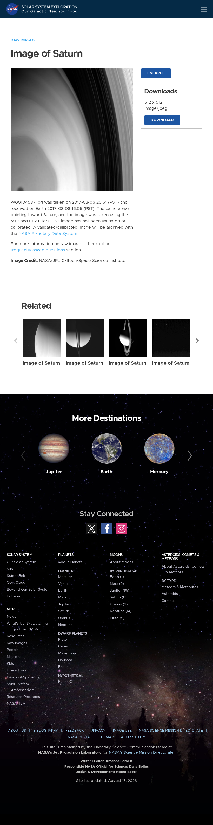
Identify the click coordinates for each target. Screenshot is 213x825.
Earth (106, 471)
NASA (13, 9)
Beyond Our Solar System (28, 589)
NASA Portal (80, 737)
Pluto (62, 640)
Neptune (65, 625)
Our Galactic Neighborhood (49, 12)
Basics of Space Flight (25, 677)
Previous (15, 340)
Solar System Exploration (49, 6)
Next (197, 340)
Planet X (65, 682)
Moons (116, 555)
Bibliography (45, 730)
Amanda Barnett (119, 761)
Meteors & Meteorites (180, 587)
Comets (168, 601)
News (11, 616)
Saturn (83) (119, 597)
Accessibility (133, 737)
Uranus (64, 618)
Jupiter (54, 471)
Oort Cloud (16, 582)
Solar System (19, 555)
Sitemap (106, 737)
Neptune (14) (120, 611)
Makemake (67, 653)
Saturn (63, 611)
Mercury (159, 471)
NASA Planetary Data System (47, 233)
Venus (63, 584)
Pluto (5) (117, 618)
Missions (14, 657)
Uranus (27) (120, 604)
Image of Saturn (41, 363)
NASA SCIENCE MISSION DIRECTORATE (171, 730)
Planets (66, 555)
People (13, 650)
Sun (10, 569)
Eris (61, 667)
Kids (10, 663)
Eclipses (14, 596)
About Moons (121, 562)
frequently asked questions (38, 250)
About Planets (70, 562)
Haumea (65, 660)
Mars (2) (117, 584)
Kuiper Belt (16, 576)
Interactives (16, 670)
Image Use (122, 730)
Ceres (63, 646)
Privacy (98, 730)
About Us (17, 730)
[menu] (204, 10)
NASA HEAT (17, 703)
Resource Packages (23, 697)
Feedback (74, 730)
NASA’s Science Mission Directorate (141, 752)
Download (162, 120)
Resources (15, 636)
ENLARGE (156, 73)
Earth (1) (117, 577)
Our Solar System (21, 562)
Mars (62, 597)
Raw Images (23, 40)
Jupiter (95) (119, 590)
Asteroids (170, 594)
